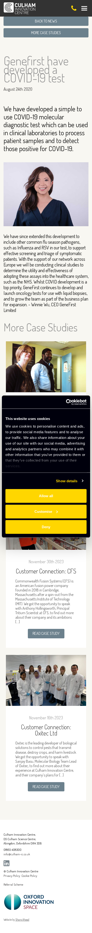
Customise (43, 511)
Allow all (46, 496)
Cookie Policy (29, 876)
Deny (46, 527)
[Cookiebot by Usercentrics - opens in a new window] (66, 402)
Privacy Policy (12, 876)
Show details (66, 481)
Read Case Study (46, 633)
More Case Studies (46, 32)
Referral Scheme (13, 884)
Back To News (46, 21)
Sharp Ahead (22, 919)
